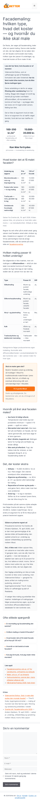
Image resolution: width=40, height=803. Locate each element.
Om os (19, 796)
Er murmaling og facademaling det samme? (19, 625)
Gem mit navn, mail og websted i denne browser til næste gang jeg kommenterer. (20, 776)
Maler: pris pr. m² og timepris (18, 675)
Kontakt (24, 796)
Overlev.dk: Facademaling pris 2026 (18, 709)
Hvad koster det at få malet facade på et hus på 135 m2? (19, 639)
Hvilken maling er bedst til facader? (20, 632)
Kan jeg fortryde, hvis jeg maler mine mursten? (20, 656)
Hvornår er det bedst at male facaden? (17, 647)
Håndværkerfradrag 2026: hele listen (21, 683)
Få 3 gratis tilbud (20, 389)
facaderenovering (16, 244)
